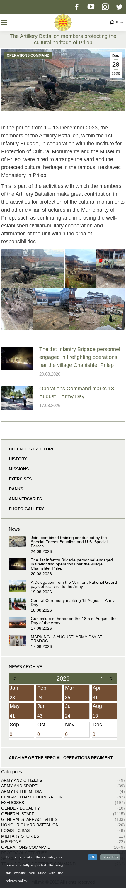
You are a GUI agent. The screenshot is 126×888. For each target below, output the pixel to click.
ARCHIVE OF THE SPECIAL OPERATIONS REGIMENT (61, 757)
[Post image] (17, 358)
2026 (63, 678)
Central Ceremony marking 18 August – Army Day (73, 602)
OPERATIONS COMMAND (28, 55)
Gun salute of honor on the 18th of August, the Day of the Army (74, 621)
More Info (110, 857)
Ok (92, 857)
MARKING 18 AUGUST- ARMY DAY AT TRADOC (66, 639)
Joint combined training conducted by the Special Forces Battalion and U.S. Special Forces (69, 542)
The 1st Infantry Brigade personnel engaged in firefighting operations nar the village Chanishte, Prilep (79, 357)
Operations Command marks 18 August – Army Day (76, 392)
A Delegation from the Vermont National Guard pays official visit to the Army (74, 584)
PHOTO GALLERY (26, 509)
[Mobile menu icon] (4, 22)
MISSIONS (19, 469)
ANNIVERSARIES (25, 499)
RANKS (16, 489)
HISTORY (18, 459)
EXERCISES (20, 479)
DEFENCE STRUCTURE (32, 449)
